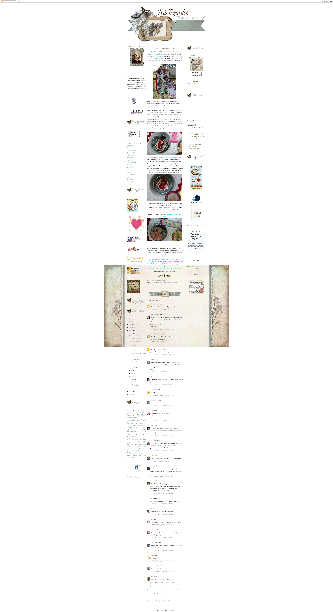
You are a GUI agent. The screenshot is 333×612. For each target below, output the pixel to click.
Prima (136, 444)
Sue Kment (130, 179)
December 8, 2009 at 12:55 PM (162, 561)
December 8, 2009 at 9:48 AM (161, 525)
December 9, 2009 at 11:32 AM (162, 571)
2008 (130, 391)
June (132, 373)
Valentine (134, 453)
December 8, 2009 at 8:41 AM (161, 504)
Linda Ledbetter (131, 162)
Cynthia (152, 455)
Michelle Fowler (131, 167)
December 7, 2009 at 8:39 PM (161, 450)
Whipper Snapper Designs (134, 457)
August (133, 368)
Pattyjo (152, 359)
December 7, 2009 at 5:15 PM (161, 420)
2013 (130, 322)
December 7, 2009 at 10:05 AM (162, 310)
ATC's (134, 415)
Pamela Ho (130, 172)
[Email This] (157, 280)
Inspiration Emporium (136, 435)
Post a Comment (151, 587)
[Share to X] (161, 280)
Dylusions (130, 427)
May (132, 376)
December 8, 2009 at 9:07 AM (161, 514)
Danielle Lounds (131, 150)
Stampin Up (142, 448)
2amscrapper (154, 400)
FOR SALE (132, 429)
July (132, 370)
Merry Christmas (135, 341)
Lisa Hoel (129, 165)
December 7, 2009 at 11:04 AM (162, 354)
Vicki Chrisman (154, 314)
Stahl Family (153, 389)
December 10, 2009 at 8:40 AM (162, 582)
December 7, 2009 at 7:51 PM (161, 435)
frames (144, 429)
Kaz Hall (129, 160)
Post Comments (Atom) (160, 594)
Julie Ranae (153, 440)
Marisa (152, 425)
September (134, 365)
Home (165, 590)
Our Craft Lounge (136, 443)
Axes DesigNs (154, 566)
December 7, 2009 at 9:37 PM (161, 461)
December (134, 336)
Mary (151, 377)
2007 (130, 394)
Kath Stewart (130, 157)
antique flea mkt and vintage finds (136, 411)
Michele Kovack (154, 304)
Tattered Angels (136, 450)
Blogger (171, 610)
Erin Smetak (153, 576)
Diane (152, 481)
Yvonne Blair (130, 182)
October (133, 362)
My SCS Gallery (191, 146)
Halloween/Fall (132, 431)
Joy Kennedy (130, 153)
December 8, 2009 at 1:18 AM (161, 476)
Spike (128, 177)
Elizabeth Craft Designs (140, 427)
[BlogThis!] (159, 280)
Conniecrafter (154, 542)
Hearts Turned (154, 347)
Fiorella (152, 555)
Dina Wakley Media (141, 425)
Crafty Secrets (165, 284)
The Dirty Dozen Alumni (193, 148)
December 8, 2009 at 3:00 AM (161, 493)
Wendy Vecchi (142, 455)
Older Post (180, 590)
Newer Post (150, 590)
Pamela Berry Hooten (136, 465)
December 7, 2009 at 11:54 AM (162, 372)
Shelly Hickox (131, 174)
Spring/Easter (134, 448)
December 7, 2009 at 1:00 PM (161, 384)
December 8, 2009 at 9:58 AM (161, 550)
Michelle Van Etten (155, 334)
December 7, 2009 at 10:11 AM (162, 329)
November (134, 359)
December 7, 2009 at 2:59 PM (161, 395)
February (133, 385)
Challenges (132, 417)
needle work (134, 439)
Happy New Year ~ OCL (137, 338)
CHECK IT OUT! (192, 83)
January (133, 388)
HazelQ (152, 410)
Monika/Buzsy (154, 509)
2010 (130, 330)
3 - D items (132, 410)
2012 (130, 325)
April (132, 379)
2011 (130, 327)
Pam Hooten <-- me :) (133, 170)
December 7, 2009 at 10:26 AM (162, 342)
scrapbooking (135, 446)
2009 (130, 333)
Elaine (152, 466)
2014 (130, 319)
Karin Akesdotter (131, 155)
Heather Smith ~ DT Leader (135, 143)
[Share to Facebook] (162, 280)
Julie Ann (153, 530)
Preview (189, 127)
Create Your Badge (137, 470)
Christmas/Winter (133, 420)
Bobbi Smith (130, 148)
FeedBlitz (201, 127)
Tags (128, 450)
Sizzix (139, 446)
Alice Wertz (130, 145)
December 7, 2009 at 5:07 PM (161, 405)
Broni (152, 519)
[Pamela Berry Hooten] (136, 468)
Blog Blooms (141, 415)
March (133, 382)
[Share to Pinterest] (164, 280)
